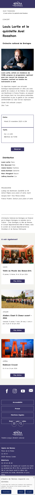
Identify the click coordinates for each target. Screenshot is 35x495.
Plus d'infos (17, 281)
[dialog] (17, 485)
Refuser (21, 491)
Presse (17, 409)
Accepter (29, 491)
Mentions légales (17, 415)
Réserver (17, 149)
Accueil (4, 10)
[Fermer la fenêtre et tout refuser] (34, 477)
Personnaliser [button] (6, 491)
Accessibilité (17, 402)
